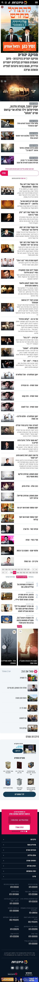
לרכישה (17, 750)
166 (11, 572)
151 (22, 569)
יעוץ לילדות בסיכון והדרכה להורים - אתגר (11, 899)
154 (12, 569)
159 (33, 572)
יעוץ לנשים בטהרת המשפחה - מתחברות (28, 908)
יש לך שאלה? (6, 671)
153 (15, 569)
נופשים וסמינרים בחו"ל (30, 940)
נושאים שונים (31, 860)
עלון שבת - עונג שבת (31, 891)
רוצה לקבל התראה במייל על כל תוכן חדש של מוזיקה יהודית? (19, 169)
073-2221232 (33, 900)
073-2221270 (14, 928)
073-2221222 (33, 886)
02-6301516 (33, 912)
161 (27, 572)
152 (18, 569)
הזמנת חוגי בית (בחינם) (30, 926)
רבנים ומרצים (31, 865)
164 (17, 572)
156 (6, 569)
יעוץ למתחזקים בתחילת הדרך (28, 898)
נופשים (17, 926)
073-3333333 (32, 935)
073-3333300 (14, 910)
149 (28, 569)
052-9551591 (32, 921)
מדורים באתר (31, 844)
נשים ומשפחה (31, 870)
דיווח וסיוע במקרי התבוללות (11, 917)
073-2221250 (14, 935)
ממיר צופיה (34, 933)
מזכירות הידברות (32, 884)
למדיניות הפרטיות (16, 178)
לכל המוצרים (19, 793)
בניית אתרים (28, 974)
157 (3, 569)
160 (30, 572)
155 (9, 569)
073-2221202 (33, 943)
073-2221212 (14, 886)
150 (25, 569)
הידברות (33, 839)
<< (36, 569)
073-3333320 (14, 902)
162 (24, 572)
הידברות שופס (15, 933)
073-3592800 (14, 893)
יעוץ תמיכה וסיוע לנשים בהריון (30, 918)
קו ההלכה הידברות (13, 907)
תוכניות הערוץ (31, 849)
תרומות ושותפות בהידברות (11, 884)
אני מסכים (18, 178)
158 (36, 572)
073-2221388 (33, 893)
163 (21, 572)
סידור (34, 876)
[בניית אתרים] (29, 972)
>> (3, 572)
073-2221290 (33, 928)
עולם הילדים (32, 854)
